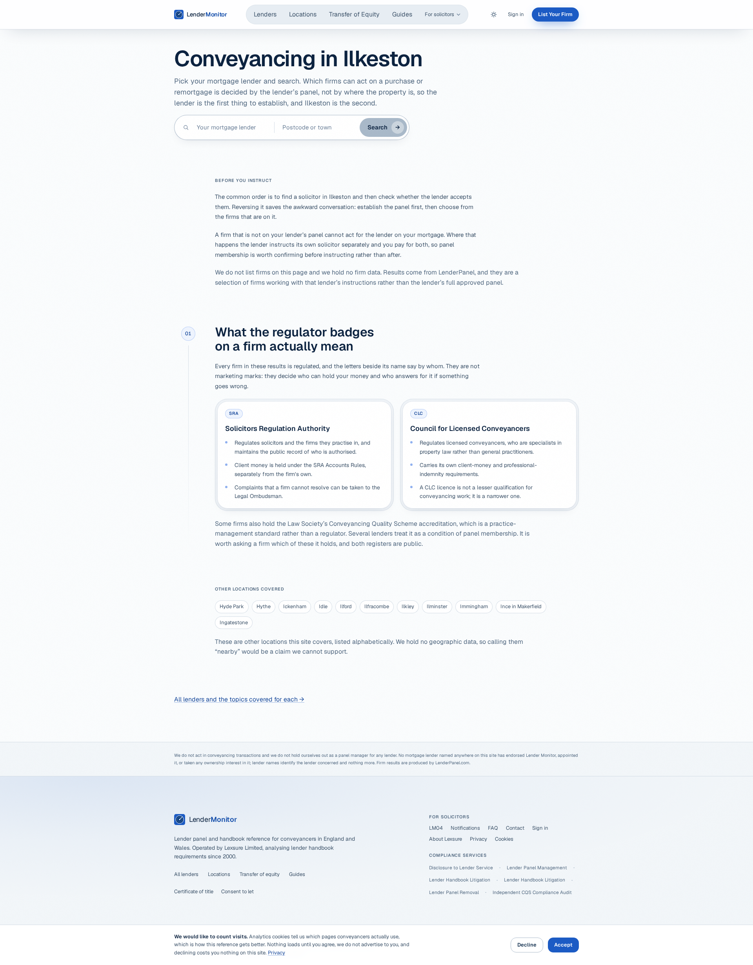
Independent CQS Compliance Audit (532, 892)
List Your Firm (555, 14)
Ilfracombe (376, 606)
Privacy (478, 839)
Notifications (465, 828)
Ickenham (294, 606)
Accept (563, 944)
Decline (527, 944)
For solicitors (439, 14)
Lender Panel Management (537, 868)
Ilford (346, 606)
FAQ (493, 828)
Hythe (263, 606)
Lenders (265, 14)
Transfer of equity (260, 874)
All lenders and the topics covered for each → (239, 699)
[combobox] (231, 127)
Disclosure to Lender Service (461, 868)
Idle (323, 606)
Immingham (474, 606)
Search (383, 127)
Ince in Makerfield (521, 606)
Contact (515, 828)
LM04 (436, 828)
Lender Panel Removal (454, 892)
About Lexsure (445, 839)
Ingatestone (234, 622)
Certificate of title (193, 891)
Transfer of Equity (354, 14)
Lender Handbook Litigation (459, 880)
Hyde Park (232, 606)
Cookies (504, 839)
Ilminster (437, 606)
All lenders (186, 874)
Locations (302, 14)
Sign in (516, 14)
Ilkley (408, 606)
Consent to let (237, 891)
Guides (402, 14)
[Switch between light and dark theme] (493, 14)
